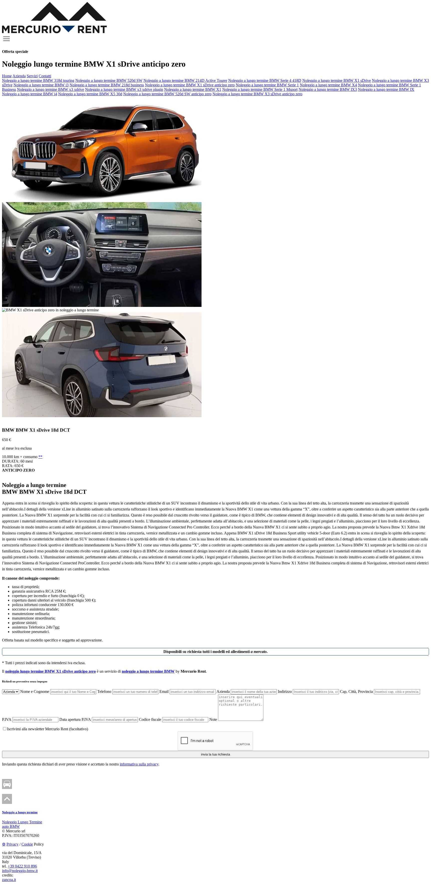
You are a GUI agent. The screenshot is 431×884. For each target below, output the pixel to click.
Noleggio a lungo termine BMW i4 (29, 94)
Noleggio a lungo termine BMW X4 (328, 85)
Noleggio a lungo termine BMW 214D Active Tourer (185, 80)
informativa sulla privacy (139, 764)
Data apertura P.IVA (75, 719)
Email (164, 691)
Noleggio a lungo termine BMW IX (386, 89)
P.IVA (6, 719)
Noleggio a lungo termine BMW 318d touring (38, 80)
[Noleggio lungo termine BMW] (54, 32)
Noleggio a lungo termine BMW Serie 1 (267, 85)
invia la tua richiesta (215, 754)
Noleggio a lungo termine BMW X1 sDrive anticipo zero (190, 85)
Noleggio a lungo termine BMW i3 (41, 85)
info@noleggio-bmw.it (20, 871)
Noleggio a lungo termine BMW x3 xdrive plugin (124, 89)
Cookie (27, 844)
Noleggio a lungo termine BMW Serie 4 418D (264, 80)
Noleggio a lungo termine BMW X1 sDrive (336, 80)
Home (7, 76)
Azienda (19, 76)
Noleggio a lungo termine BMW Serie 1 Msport (260, 89)
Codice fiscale (150, 719)
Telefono (104, 691)
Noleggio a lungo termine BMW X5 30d (90, 94)
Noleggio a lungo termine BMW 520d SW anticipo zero (167, 94)
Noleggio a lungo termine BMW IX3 (328, 89)
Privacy (12, 844)
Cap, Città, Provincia (356, 691)
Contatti (45, 76)
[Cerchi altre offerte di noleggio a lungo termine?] (7, 787)
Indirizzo (285, 691)
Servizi (32, 76)
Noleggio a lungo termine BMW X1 (192, 89)
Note (213, 719)
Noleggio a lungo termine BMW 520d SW (108, 80)
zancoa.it (9, 880)
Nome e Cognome (34, 691)
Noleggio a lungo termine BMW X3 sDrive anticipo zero (257, 94)
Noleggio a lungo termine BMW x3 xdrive (50, 89)
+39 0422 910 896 (22, 866)
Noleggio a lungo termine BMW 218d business (107, 85)
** (40, 457)
